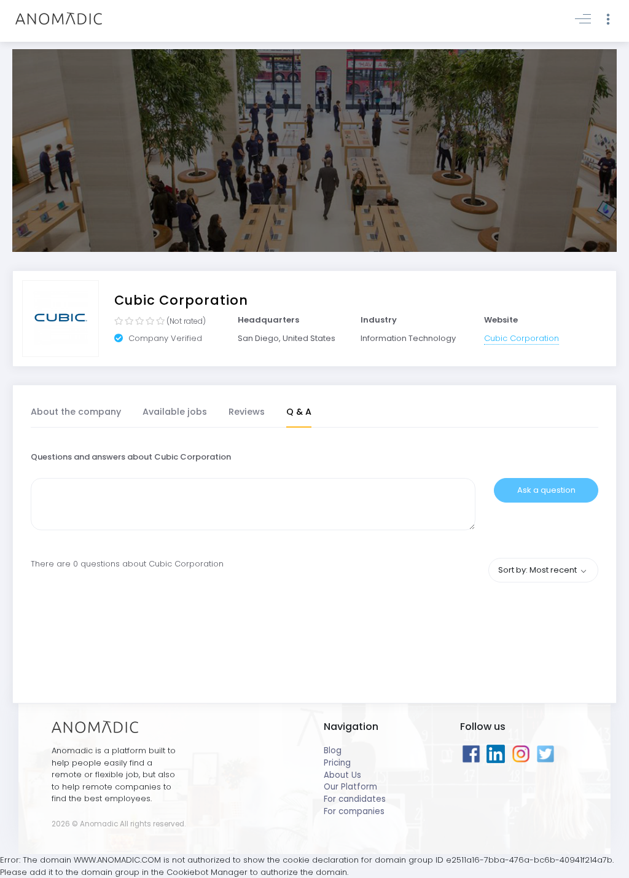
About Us (342, 775)
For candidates (355, 799)
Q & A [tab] (298, 412)
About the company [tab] (76, 412)
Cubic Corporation (521, 338)
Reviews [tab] (247, 412)
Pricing (337, 763)
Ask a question (546, 490)
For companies (354, 811)
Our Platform (350, 787)
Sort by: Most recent (538, 570)
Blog (333, 750)
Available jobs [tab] (175, 412)
